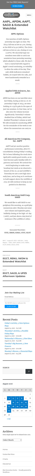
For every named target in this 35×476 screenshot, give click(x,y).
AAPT (14, 242)
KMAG (9, 244)
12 (17, 402)
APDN (19, 242)
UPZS (17, 244)
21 (26, 406)
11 (13, 402)
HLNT (4, 244)
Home (5, 449)
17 (9, 406)
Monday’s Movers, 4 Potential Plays (18, 351)
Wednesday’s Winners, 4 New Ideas (18, 338)
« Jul (8, 419)
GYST (22, 242)
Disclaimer (7, 464)
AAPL (10, 242)
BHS (4, 240)
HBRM (27, 242)
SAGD (13, 244)
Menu (29, 15)
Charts (5, 459)
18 (13, 406)
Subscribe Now (8, 454)
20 (22, 406)
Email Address (9, 296)
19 (17, 406)
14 (26, 402)
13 (21, 402)
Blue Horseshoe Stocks (10, 470)
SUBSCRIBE (18, 6)
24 (9, 411)
